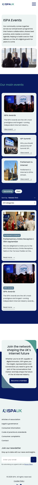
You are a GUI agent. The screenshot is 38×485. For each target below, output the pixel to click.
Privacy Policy (28, 464)
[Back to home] (8, 4)
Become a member (19, 381)
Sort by (4, 198)
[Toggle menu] (34, 4)
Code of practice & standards (14, 432)
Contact (5, 440)
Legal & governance (10, 424)
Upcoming (8, 191)
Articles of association (11, 419)
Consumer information (11, 428)
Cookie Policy (19, 481)
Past (18, 191)
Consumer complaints (11, 436)
